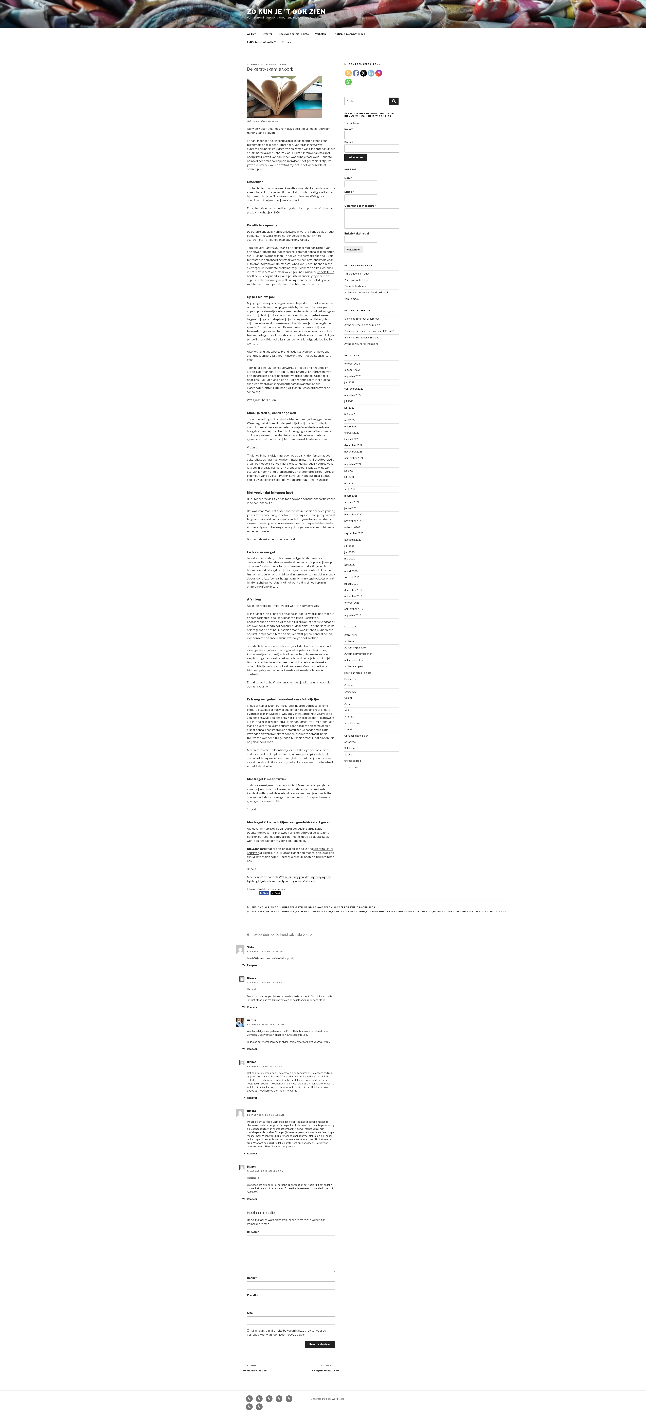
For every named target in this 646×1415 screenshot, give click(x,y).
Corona (348, 685)
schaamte (350, 741)
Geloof (348, 697)
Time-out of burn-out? (356, 273)
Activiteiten (350, 634)
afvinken (258, 912)
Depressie (350, 691)
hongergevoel (409, 912)
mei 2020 (349, 558)
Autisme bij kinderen (279, 907)
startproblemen (494, 912)
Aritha (251, 1020)
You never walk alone (356, 280)
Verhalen (320, 33)
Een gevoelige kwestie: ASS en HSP (376, 331)
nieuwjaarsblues (468, 912)
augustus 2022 (352, 395)
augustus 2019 (352, 615)
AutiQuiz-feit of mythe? (261, 42)
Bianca (282, 64)
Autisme (258, 907)
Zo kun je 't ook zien (286, 11)
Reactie (253, 1232)
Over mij (268, 33)
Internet (349, 716)
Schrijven (368, 907)
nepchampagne (444, 912)
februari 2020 (352, 577)
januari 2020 (351, 583)
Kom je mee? (351, 298)
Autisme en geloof (354, 666)
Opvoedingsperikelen (356, 735)
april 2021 (349, 489)
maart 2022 (350, 426)
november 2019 (353, 596)
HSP (346, 710)
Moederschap (352, 723)
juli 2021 (348, 470)
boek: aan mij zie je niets (357, 672)
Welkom (251, 33)
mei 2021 (349, 483)
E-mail (252, 1295)
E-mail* (348, 142)
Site (250, 1313)
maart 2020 (351, 571)
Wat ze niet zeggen (291, 877)
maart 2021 (350, 495)
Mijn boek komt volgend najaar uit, (280, 881)
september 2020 (354, 533)
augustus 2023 (352, 376)
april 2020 (349, 564)
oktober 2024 (352, 363)
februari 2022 (351, 432)
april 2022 (349, 420)
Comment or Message (360, 205)
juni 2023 (349, 382)
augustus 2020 (353, 539)
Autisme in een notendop (350, 33)
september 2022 (353, 388)
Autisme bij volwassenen (314, 907)
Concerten (341, 907)
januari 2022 (351, 439)
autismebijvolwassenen (313, 912)
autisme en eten (353, 660)
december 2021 (353, 445)
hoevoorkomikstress (382, 912)
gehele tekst (325, 272)
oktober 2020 (352, 527)
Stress (348, 754)
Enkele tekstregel (356, 233)
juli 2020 (349, 546)
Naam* (348, 129)
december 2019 (353, 590)
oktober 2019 (352, 602)
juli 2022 (348, 401)
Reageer (252, 965)
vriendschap (351, 767)
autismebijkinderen (280, 912)
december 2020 (353, 514)
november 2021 (353, 451)
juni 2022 (349, 407)
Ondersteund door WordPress (328, 1398)
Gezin (347, 704)
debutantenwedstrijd (348, 912)
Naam (252, 1278)
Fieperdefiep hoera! (355, 286)
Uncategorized (352, 760)
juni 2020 (349, 552)
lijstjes (426, 912)
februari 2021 (351, 502)
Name (348, 178)
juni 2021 (349, 476)
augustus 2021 (352, 464)
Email (349, 191)
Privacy (286, 42)
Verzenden (353, 249)
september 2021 (353, 458)
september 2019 (353, 608)
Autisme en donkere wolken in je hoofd (366, 292)
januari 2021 (350, 508)
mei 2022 (349, 413)
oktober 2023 (352, 369)
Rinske (251, 1110)
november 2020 (353, 520)
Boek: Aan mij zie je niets (294, 33)
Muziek (355, 907)
